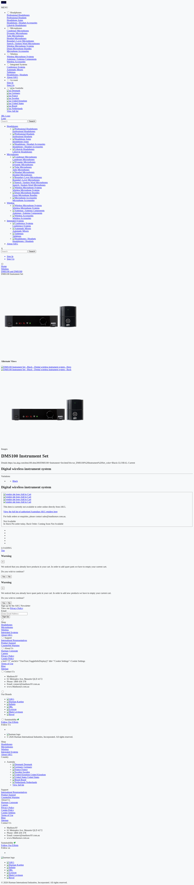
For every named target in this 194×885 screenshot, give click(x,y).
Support (8, 638)
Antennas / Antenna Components (21, 59)
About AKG (12, 77)
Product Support (8, 643)
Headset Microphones (16, 38)
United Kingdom (19, 101)
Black (15, 481)
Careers (4, 653)
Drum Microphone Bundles (19, 48)
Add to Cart (25, 494)
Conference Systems (16, 67)
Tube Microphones (15, 36)
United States (17, 103)
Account (14, 80)
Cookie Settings (8, 812)
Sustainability (11, 719)
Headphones (15, 12)
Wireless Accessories (16, 61)
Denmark (15, 90)
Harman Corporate (9, 651)
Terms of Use (7, 663)
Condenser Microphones (18, 31)
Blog (3, 666)
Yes (3, 577)
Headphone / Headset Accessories (22, 23)
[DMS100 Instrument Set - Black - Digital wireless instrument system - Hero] (47, 449)
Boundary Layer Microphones (20, 41)
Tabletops (11, 72)
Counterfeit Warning (10, 645)
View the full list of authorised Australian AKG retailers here (30, 511)
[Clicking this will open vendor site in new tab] (11, 494)
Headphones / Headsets (17, 75)
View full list (12, 111)
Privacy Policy (7, 656)
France (14, 96)
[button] (3, 550)
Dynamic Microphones (17, 33)
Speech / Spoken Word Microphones (23, 43)
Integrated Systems (18, 64)
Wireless (14, 54)
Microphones (16, 28)
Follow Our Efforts (9, 722)
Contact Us (10, 671)
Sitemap (4, 669)
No (9, 577)
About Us (8, 648)
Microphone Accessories (18, 51)
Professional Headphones (18, 15)
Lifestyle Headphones (16, 25)
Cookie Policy (7, 658)
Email (3, 611)
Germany (15, 93)
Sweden (15, 98)
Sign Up (10, 85)
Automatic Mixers (15, 69)
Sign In (10, 82)
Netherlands (17, 108)
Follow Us (6, 724)
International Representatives (14, 640)
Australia (19, 88)
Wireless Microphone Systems (20, 46)
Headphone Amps (15, 20)
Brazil (14, 106)
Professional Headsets (16, 17)
